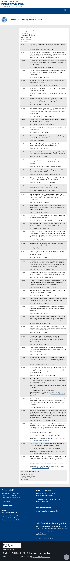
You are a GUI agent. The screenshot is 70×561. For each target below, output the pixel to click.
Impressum (33, 553)
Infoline (7, 553)
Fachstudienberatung (43, 508)
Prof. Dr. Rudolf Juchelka (44, 495)
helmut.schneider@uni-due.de (40, 440)
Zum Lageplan (7, 505)
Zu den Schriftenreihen (45, 538)
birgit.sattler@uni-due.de (41, 557)
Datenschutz (45, 553)
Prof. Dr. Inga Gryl (42, 501)
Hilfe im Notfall (19, 553)
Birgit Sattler (42, 534)
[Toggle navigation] (3, 11)
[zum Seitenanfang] (66, 557)
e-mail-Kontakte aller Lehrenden (47, 511)
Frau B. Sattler (27, 39)
